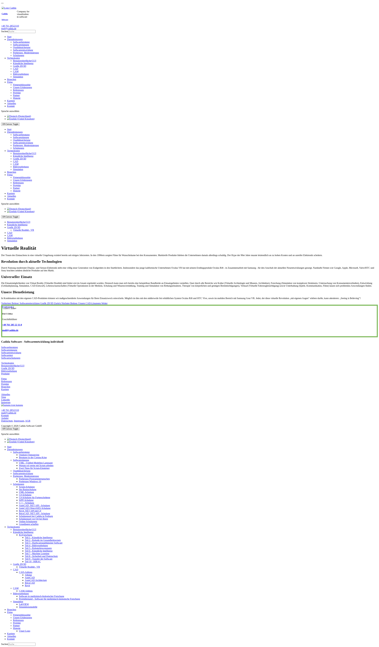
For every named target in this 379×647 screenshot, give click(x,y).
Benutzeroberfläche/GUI (12, 365)
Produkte (5, 373)
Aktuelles (5, 394)
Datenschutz (7, 421)
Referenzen (6, 381)
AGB (27, 421)
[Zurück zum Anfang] (2, 3)
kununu (19, 405)
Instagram (5, 402)
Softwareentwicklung (11, 352)
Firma (4, 378)
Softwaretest (7, 355)
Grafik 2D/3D (7, 368)
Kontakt (5, 415)
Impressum (19, 421)
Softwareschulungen (10, 358)
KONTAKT (8, 307)
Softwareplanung (9, 350)
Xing (3, 397)
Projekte (5, 384)
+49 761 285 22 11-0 (12, 325)
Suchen (4, 31)
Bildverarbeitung (9, 371)
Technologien (7, 363)
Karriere (5, 389)
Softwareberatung (9, 347)
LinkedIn (5, 400)
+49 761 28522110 (10, 26)
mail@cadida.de (8, 28)
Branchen (5, 386)
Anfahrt (4, 418)
